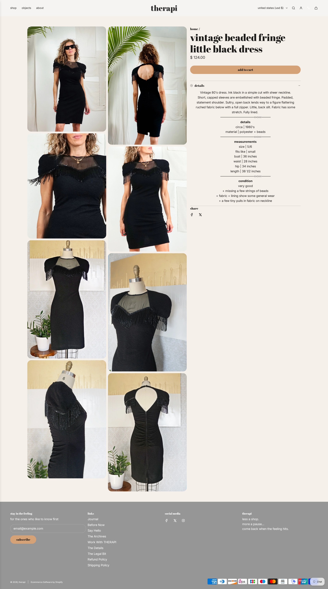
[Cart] (316, 8)
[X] (175, 520)
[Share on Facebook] (192, 215)
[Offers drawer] (308, 8)
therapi (164, 8)
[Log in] (301, 8)
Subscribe (23, 539)
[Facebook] (166, 520)
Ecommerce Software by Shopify (47, 582)
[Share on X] (200, 215)
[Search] (293, 8)
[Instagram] (183, 520)
